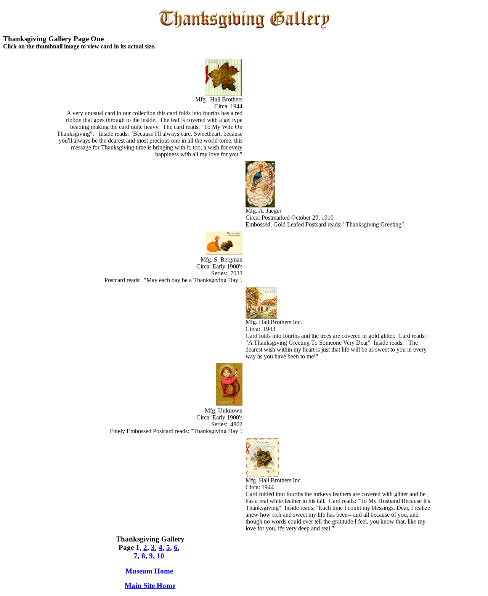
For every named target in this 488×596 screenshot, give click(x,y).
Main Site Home (150, 586)
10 (160, 556)
